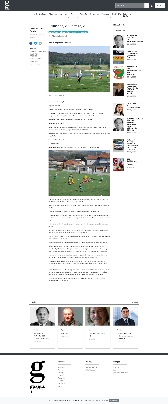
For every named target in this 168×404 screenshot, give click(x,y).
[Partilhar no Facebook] (30, 43)
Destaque (43, 14)
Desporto (83, 14)
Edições (116, 367)
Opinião (73, 14)
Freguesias (94, 14)
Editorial (34, 14)
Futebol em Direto (127, 15)
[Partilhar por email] (40, 43)
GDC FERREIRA (72, 32)
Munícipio (63, 14)
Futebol (64, 32)
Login (115, 370)
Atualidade (53, 14)
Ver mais (105, 14)
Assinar (160, 5)
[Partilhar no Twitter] (35, 43)
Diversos (51, 32)
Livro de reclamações (120, 373)
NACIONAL (116, 14)
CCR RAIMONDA (82, 32)
